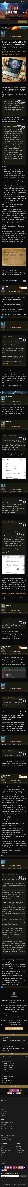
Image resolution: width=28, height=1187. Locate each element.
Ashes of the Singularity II (7, 1122)
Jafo (6, 286)
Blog (2, 1148)
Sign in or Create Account (14, 1028)
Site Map (24, 1184)
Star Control (4, 1131)
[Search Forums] (26, 2)
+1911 (3, 291)
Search (9, 25)
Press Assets (4, 1157)
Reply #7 (4, 654)
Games (3, 1119)
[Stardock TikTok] (14, 1093)
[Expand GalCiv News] (2, 1078)
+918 (3, 651)
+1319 (3, 426)
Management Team (5, 1150)
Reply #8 (4, 691)
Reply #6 (4, 612)
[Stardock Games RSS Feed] (19, 1093)
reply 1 (13, 336)
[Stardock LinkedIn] (16, 1093)
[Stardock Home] (5, 2)
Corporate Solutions (6, 1105)
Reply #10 (4, 782)
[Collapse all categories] (27, 1056)
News (2, 1154)
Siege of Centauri (5, 1137)
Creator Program (5, 1159)
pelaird (7, 646)
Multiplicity (3, 1113)
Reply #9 (4, 744)
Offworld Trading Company (7, 1135)
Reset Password (19, 1154)
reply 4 (12, 521)
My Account (18, 1148)
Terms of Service (12, 1184)
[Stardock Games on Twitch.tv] (15, 1090)
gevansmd (9, 397)
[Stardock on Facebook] (9, 1090)
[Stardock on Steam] (21, 1090)
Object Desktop (4, 1103)
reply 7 (14, 750)
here (5, 223)
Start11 (3, 1107)
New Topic (22, 21)
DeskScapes (4, 1111)
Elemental (3, 1124)
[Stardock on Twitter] (7, 1090)
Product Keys (19, 1152)
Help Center (18, 1146)
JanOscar (8, 421)
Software (4, 1100)
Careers (3, 1152)
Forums (3, 1163)
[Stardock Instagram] (18, 1090)
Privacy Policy (5, 1184)
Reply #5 (4, 492)
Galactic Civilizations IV (6, 1126)
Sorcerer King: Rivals (6, 1139)
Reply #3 (4, 404)
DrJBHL (7, 31)
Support (18, 1143)
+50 (3, 401)
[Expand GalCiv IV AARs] (2, 1061)
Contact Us (3, 1161)
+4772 (3, 36)
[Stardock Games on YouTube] (12, 1090)
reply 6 (12, 697)
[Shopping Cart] (24, 2)
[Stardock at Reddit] (8, 1093)
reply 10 (14, 874)
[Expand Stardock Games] (2, 1080)
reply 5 (14, 619)
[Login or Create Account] (21, 2)
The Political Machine (6, 1133)
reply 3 (16, 435)
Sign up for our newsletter (9, 1173)
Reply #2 (4, 330)
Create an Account (20, 1150)
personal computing (21, 277)
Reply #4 (4, 429)
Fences (2, 1109)
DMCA (19, 1184)
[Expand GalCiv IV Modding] (2, 1074)
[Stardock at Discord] (11, 1093)
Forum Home (3, 25)
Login (14, 25)
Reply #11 (4, 868)
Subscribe (23, 1176)
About (2, 1146)
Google (13, 126)
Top (26, 293)
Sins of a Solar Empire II (6, 1129)
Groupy (3, 1115)
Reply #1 (4, 294)
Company (4, 1143)
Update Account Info (20, 1157)
